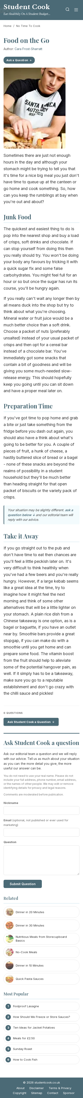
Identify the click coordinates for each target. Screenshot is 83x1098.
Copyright (19, 1093)
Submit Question (23, 884)
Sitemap (36, 1093)
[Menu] (76, 10)
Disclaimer (36, 1088)
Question (10, 842)
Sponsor (69, 1093)
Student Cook (27, 7)
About (20, 1088)
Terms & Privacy (60, 1088)
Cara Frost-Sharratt (28, 49)
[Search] (67, 10)
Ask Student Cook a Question (29, 722)
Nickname (11, 803)
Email (36, 822)
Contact (52, 1093)
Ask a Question (17, 60)
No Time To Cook (28, 26)
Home (8, 26)
